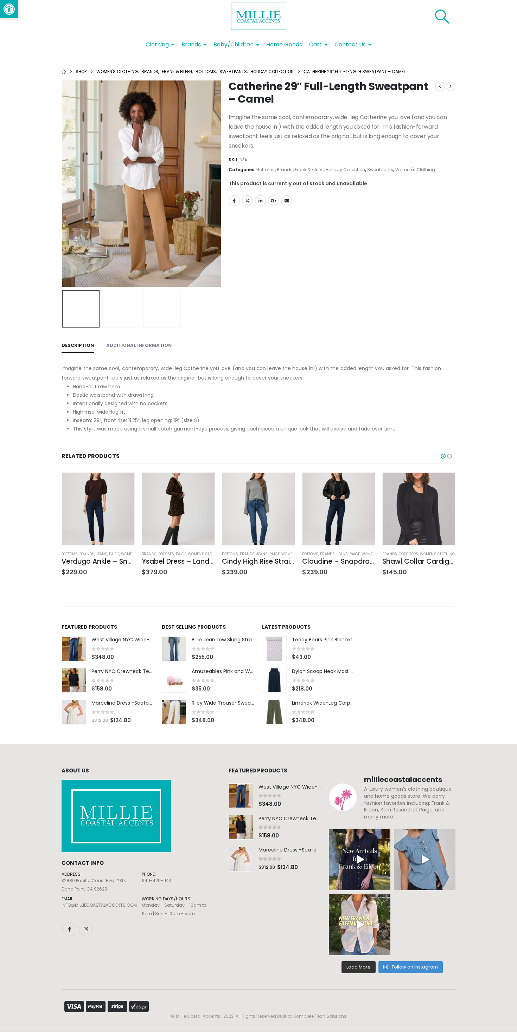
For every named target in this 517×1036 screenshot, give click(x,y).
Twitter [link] (247, 200)
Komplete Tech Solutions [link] (320, 1016)
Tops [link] (413, 554)
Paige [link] (114, 554)
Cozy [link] (403, 554)
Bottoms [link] (265, 170)
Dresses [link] (166, 554)
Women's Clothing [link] (415, 170)
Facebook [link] (234, 200)
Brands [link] (285, 170)
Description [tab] (78, 345)
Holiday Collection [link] (345, 170)
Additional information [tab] (139, 345)
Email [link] (286, 200)
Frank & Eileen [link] (309, 170)
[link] (9, 9)
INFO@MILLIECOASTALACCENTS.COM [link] (99, 905)
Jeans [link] (101, 554)
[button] (63, 184)
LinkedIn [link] (260, 200)
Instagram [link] (86, 929)
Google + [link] (273, 200)
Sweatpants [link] (380, 170)
